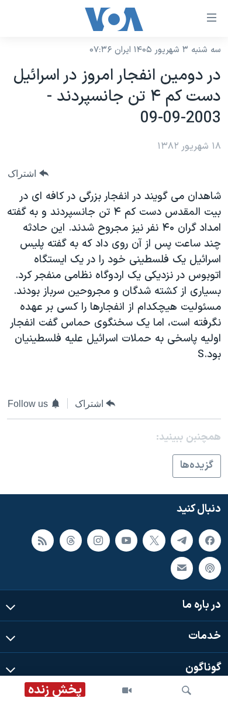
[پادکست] (210, 568)
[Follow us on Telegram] (182, 540)
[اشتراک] (182, 568)
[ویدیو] (126, 690)
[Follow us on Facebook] (210, 540)
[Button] (28, 174)
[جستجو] (186, 690)
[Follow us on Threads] (71, 540)
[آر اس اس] (43, 540)
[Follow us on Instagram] (98, 540)
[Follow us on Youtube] (126, 540)
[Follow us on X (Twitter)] (154, 540)
